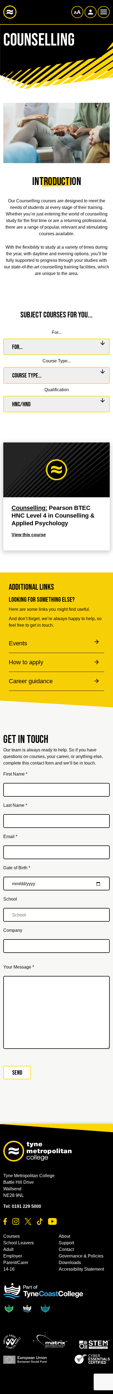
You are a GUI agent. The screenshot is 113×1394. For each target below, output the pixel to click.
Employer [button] (12, 1256)
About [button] (64, 1236)
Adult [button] (8, 1249)
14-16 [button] (9, 1269)
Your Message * (18, 967)
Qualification (56, 389)
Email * (10, 836)
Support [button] (66, 1242)
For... (56, 332)
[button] (12, 1342)
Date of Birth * (16, 867)
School (10, 899)
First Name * (15, 774)
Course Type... (57, 361)
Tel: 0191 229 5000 (22, 1206)
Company (12, 930)
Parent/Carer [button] (15, 1262)
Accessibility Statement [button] (81, 1269)
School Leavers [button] (18, 1242)
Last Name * (15, 805)
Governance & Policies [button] (81, 1256)
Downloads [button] (70, 1262)
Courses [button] (11, 1236)
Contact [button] (66, 1249)
